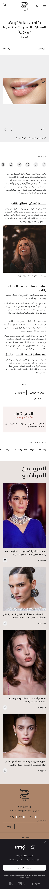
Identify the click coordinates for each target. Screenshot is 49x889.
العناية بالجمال (20, 392)
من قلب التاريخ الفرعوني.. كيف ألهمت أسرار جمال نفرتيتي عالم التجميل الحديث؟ (25, 552)
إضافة (8, 826)
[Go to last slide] (11, 129)
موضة (32, 816)
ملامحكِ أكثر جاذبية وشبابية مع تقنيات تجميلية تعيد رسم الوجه (27, 700)
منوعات (13, 816)
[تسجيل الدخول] (37, 6)
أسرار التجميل (42, 48)
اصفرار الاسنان (39, 399)
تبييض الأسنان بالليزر (37, 392)
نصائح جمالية (42, 560)
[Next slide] (5, 129)
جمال (20, 816)
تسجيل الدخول (24, 868)
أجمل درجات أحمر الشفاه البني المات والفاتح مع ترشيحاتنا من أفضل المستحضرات (24, 615)
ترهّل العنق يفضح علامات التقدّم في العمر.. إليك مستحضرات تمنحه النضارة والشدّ (25, 763)
